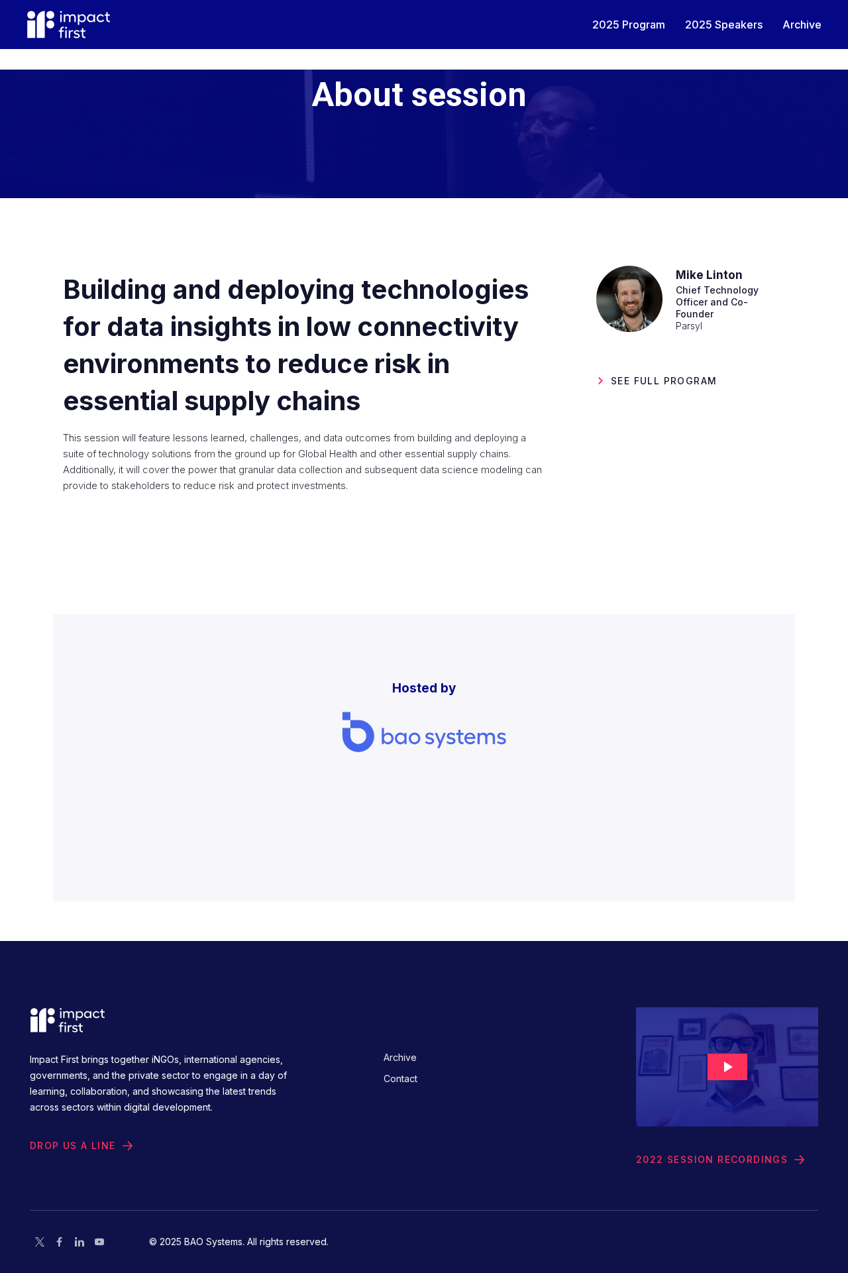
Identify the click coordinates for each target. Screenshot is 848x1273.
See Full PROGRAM (664, 380)
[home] (68, 24)
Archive (400, 1057)
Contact (400, 1078)
